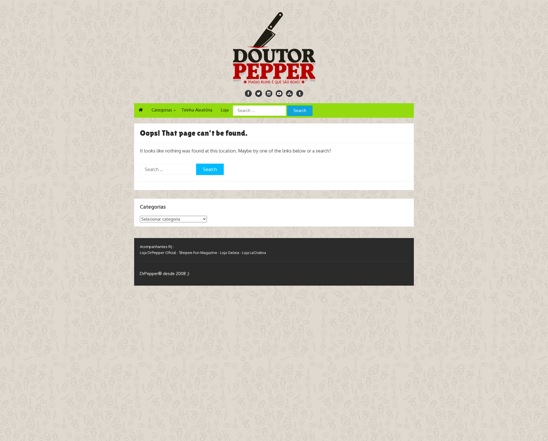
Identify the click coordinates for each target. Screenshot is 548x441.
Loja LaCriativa (254, 252)
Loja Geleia (229, 252)
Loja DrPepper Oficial (158, 252)
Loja (225, 110)
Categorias (162, 110)
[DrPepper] (274, 47)
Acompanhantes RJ (156, 246)
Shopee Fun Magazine (198, 252)
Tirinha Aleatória (196, 110)
